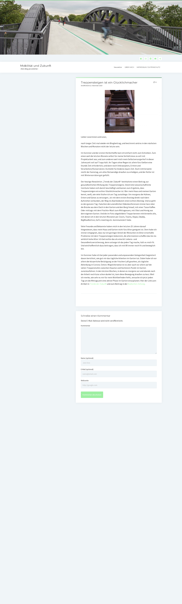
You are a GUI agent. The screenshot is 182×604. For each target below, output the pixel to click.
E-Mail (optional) (87, 369)
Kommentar (85, 325)
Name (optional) (87, 358)
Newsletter (118, 67)
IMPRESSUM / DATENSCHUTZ (148, 67)
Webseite (85, 380)
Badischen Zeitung (136, 283)
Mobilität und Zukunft (35, 65)
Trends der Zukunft (98, 283)
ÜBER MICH (129, 67)
